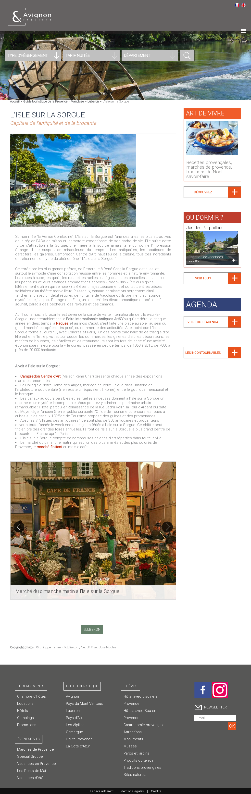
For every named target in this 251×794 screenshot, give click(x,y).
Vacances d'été (30, 778)
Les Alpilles (75, 725)
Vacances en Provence (36, 763)
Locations (25, 703)
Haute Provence (79, 739)
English (243, 5)
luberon (92, 629)
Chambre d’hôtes (31, 696)
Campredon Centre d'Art (41, 376)
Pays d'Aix (74, 718)
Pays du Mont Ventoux (84, 703)
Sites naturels (135, 774)
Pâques (62, 323)
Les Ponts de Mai (31, 771)
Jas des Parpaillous (205, 227)
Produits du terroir (138, 760)
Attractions (133, 732)
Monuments (133, 739)
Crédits (156, 791)
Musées (130, 746)
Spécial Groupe (30, 756)
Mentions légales (132, 791)
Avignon (72, 696)
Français (237, 5)
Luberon (73, 710)
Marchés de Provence (35, 749)
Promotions (26, 725)
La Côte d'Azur (78, 746)
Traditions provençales (142, 767)
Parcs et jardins (136, 753)
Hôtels (22, 710)
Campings (25, 718)
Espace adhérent (101, 791)
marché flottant (49, 447)
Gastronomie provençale (144, 725)
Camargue (74, 732)
